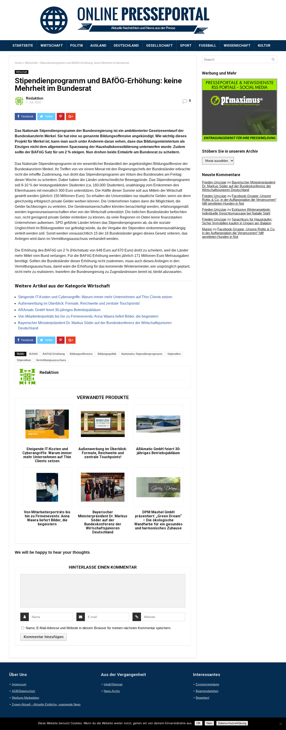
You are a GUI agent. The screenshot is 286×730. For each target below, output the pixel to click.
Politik (76, 46)
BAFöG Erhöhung (54, 354)
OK (198, 723)
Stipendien (174, 354)
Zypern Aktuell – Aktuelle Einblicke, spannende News (46, 704)
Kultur (264, 46)
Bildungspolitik (107, 354)
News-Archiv (112, 691)
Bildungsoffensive (81, 354)
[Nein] (280, 724)
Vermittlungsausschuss (51, 360)
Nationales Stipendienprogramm (141, 354)
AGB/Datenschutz (23, 691)
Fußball (207, 46)
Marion (207, 229)
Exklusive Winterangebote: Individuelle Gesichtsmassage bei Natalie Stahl (236, 211)
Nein (209, 723)
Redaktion (34, 98)
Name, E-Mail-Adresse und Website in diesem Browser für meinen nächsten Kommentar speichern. (98, 628)
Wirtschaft (51, 46)
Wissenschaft (237, 46)
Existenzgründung (207, 684)
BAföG (33, 354)
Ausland (98, 46)
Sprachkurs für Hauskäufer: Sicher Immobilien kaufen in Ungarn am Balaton (237, 221)
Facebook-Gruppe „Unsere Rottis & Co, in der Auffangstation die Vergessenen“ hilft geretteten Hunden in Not (239, 199)
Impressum (19, 684)
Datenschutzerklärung (232, 723)
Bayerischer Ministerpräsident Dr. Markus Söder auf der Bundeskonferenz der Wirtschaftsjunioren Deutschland (102, 522)
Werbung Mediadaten (25, 697)
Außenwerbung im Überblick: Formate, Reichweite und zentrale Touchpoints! (79, 303)
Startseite (23, 46)
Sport (185, 46)
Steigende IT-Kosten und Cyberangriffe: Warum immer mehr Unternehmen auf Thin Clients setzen (95, 297)
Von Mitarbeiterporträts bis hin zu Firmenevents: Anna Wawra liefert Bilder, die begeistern (88, 316)
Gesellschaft (159, 46)
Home (18, 62)
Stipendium (24, 360)
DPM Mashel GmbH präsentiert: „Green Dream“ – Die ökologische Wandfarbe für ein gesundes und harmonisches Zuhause (158, 520)
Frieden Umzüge (214, 182)
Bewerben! (202, 697)
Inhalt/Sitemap (113, 684)
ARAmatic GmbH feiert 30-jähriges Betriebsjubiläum (59, 310)
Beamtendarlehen (207, 691)
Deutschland (126, 46)
